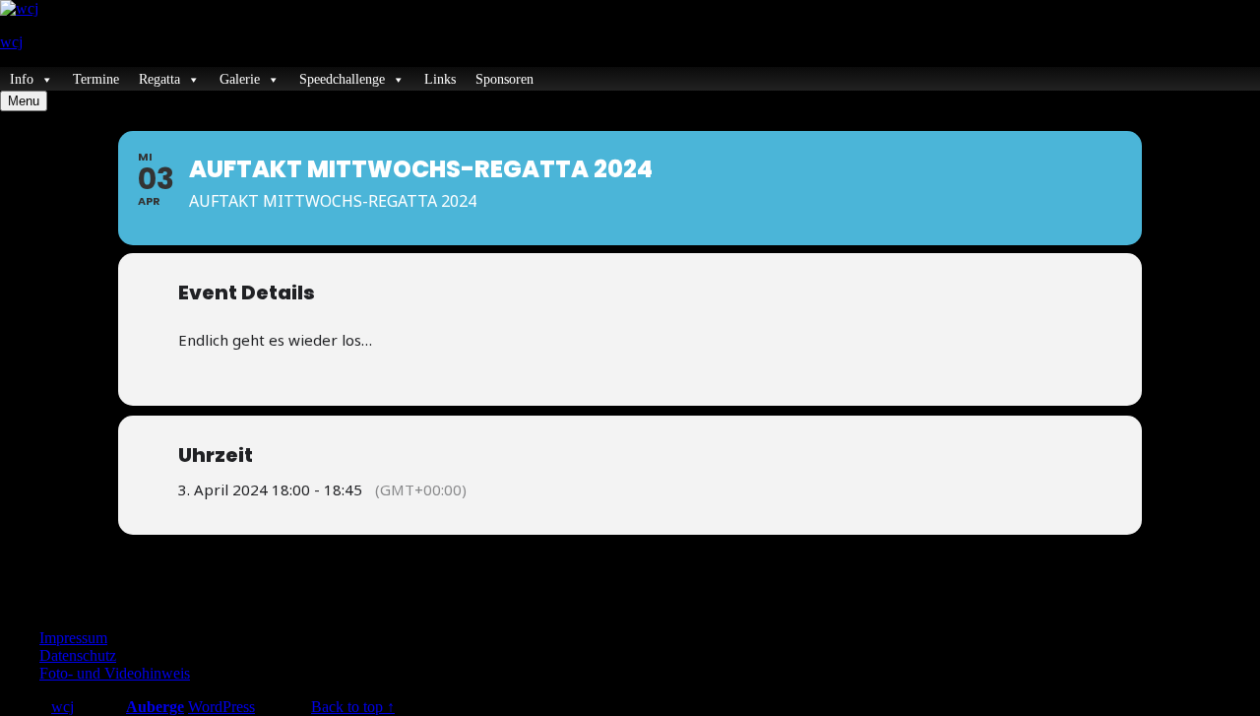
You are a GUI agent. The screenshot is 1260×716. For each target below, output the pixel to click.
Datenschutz (77, 655)
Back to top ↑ (353, 706)
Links (440, 80)
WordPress (221, 706)
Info (21, 80)
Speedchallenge (342, 80)
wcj (11, 41)
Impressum (73, 637)
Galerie (240, 80)
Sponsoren (504, 80)
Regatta (159, 80)
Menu (23, 101)
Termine (96, 80)
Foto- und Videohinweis (114, 673)
